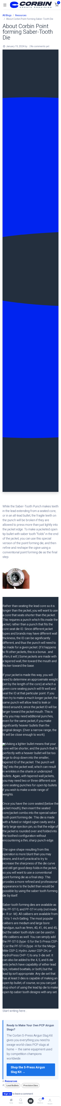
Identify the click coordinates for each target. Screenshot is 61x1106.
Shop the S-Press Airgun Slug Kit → (28, 1069)
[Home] (11, 1100)
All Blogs (7, 15)
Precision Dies (30, 1085)
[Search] (20, 1100)
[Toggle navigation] (5, 5)
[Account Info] (50, 1100)
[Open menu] (30, 1101)
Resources (20, 15)
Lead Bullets (12, 1085)
